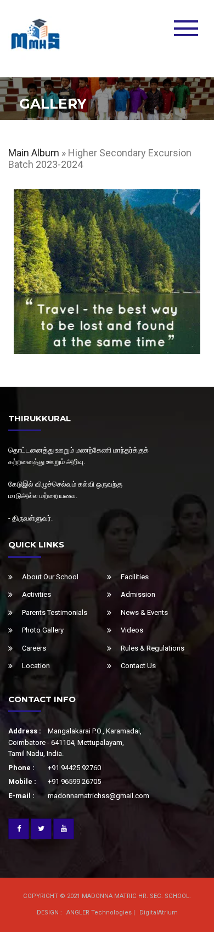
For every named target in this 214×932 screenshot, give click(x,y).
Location (36, 666)
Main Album (33, 153)
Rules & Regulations (152, 648)
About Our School (50, 577)
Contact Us (138, 666)
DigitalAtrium (158, 912)
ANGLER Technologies (99, 912)
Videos (132, 630)
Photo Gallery (43, 630)
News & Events (144, 612)
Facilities (135, 577)
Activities (36, 594)
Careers (34, 648)
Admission (138, 594)
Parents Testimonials (54, 612)
